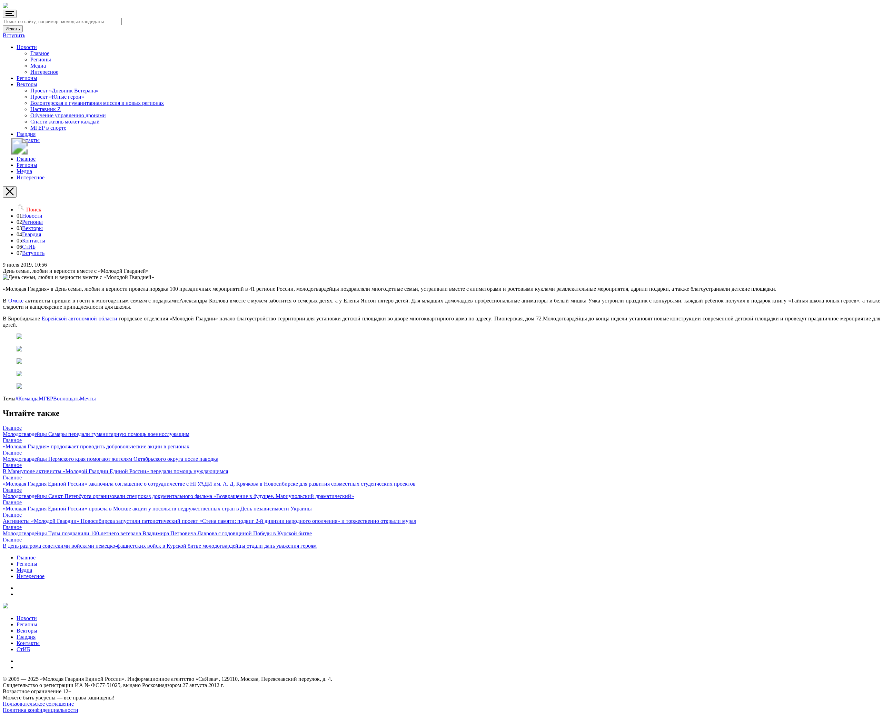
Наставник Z (45, 109)
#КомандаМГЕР (34, 398)
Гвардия (26, 134)
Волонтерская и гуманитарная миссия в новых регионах (97, 103)
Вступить (14, 35)
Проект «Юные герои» (57, 97)
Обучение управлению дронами (68, 115)
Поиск (33, 209)
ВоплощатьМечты (74, 398)
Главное (39, 53)
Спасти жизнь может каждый (65, 122)
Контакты (28, 140)
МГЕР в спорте (48, 128)
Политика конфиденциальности (40, 710)
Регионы (40, 59)
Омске (15, 301)
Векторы (27, 84)
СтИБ (29, 247)
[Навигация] (10, 14)
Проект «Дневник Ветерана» (64, 90)
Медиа (38, 66)
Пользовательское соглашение (38, 704)
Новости (27, 47)
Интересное (44, 72)
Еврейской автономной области (79, 318)
